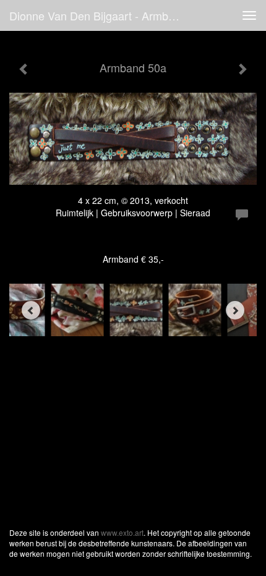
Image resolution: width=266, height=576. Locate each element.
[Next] (235, 310)
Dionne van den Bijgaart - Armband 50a (101, 15)
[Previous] (31, 310)
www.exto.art (122, 532)
